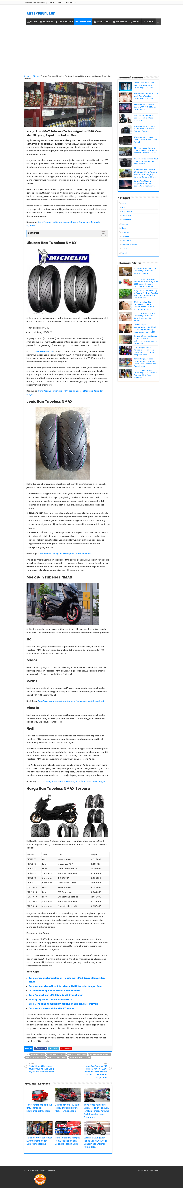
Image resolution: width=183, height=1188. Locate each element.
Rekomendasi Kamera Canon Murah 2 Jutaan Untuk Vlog (143, 118)
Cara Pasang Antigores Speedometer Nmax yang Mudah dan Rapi (71, 701)
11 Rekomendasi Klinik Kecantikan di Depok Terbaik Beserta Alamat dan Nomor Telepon (144, 305)
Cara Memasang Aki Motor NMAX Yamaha (51, 1008)
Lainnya (125, 224)
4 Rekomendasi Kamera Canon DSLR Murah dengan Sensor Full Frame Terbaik (145, 150)
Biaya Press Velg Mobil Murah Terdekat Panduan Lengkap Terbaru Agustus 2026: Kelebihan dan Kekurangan (96, 1111)
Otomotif (36, 76)
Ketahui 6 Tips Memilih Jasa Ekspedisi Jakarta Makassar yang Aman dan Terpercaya (145, 340)
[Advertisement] (91, 50)
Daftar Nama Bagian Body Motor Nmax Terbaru (54, 990)
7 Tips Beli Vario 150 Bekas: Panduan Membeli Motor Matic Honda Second (68, 1107)
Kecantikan (126, 215)
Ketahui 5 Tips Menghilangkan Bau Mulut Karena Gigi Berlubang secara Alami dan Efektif (145, 328)
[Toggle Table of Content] (102, 233)
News (124, 228)
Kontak (59, 2)
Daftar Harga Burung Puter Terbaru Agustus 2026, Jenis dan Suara (145, 270)
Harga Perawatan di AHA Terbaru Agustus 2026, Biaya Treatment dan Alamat (144, 317)
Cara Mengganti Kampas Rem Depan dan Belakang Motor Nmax (63, 1003)
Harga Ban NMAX (37, 1054)
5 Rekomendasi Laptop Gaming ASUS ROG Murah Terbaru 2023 (145, 107)
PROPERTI (121, 21)
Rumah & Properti (129, 244)
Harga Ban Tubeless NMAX (80, 1057)
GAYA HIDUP (64, 21)
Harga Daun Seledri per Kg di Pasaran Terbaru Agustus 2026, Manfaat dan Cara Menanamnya (146, 294)
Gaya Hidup (127, 211)
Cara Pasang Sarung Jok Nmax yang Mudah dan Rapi (64, 553)
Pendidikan (126, 240)
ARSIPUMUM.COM (145, 1170)
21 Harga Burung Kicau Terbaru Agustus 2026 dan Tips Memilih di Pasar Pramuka (145, 374)
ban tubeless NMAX (43, 351)
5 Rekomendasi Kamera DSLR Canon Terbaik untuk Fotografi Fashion (145, 128)
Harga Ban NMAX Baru (56, 1054)
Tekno (124, 249)
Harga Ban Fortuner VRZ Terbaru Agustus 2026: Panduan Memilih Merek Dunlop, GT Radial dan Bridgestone (96, 1070)
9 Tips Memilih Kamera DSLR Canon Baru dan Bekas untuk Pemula (146, 161)
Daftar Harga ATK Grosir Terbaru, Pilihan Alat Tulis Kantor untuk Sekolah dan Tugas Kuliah (145, 362)
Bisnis (124, 203)
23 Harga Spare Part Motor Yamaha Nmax (51, 999)
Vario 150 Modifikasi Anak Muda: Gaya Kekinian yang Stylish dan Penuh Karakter (41, 1067)
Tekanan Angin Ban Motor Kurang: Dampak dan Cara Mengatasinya (39, 1140)
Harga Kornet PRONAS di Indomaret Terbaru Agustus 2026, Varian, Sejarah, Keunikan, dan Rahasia (146, 283)
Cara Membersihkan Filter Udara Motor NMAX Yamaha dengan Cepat (66, 986)
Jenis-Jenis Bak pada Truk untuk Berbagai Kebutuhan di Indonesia (39, 1107)
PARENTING (103, 21)
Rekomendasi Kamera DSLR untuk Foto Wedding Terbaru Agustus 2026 (146, 96)
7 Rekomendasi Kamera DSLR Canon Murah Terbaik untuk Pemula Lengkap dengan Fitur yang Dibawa (145, 173)
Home (51, 2)
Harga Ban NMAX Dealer (35, 1057)
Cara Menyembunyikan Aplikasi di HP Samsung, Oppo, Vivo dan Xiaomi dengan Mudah (144, 351)
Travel (124, 253)
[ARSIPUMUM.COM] (41, 13)
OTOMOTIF (85, 21)
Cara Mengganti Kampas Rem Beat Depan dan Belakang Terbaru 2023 (67, 1140)
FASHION (48, 21)
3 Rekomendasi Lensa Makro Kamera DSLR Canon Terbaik (145, 139)
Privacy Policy (70, 2)
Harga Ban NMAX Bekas (77, 1054)
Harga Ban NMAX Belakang (100, 1054)
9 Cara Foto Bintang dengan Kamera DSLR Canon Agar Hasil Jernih (144, 183)
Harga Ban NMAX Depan (57, 1057)
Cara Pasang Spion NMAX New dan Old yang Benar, (56, 995)
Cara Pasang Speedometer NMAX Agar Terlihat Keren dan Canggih (71, 781)
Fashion (125, 207)
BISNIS (33, 21)
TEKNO (136, 21)
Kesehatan (126, 219)
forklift (156, 1170)
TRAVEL (149, 21)
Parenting (126, 236)
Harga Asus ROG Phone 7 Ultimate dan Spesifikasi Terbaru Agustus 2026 (144, 85)
